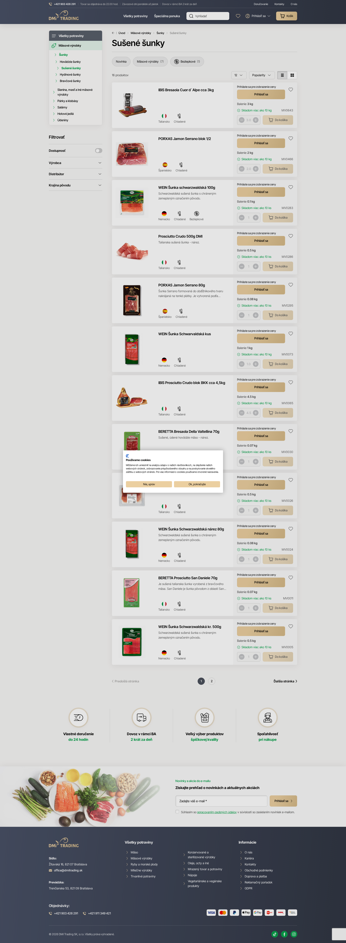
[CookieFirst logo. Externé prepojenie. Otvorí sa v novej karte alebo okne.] (127, 456)
